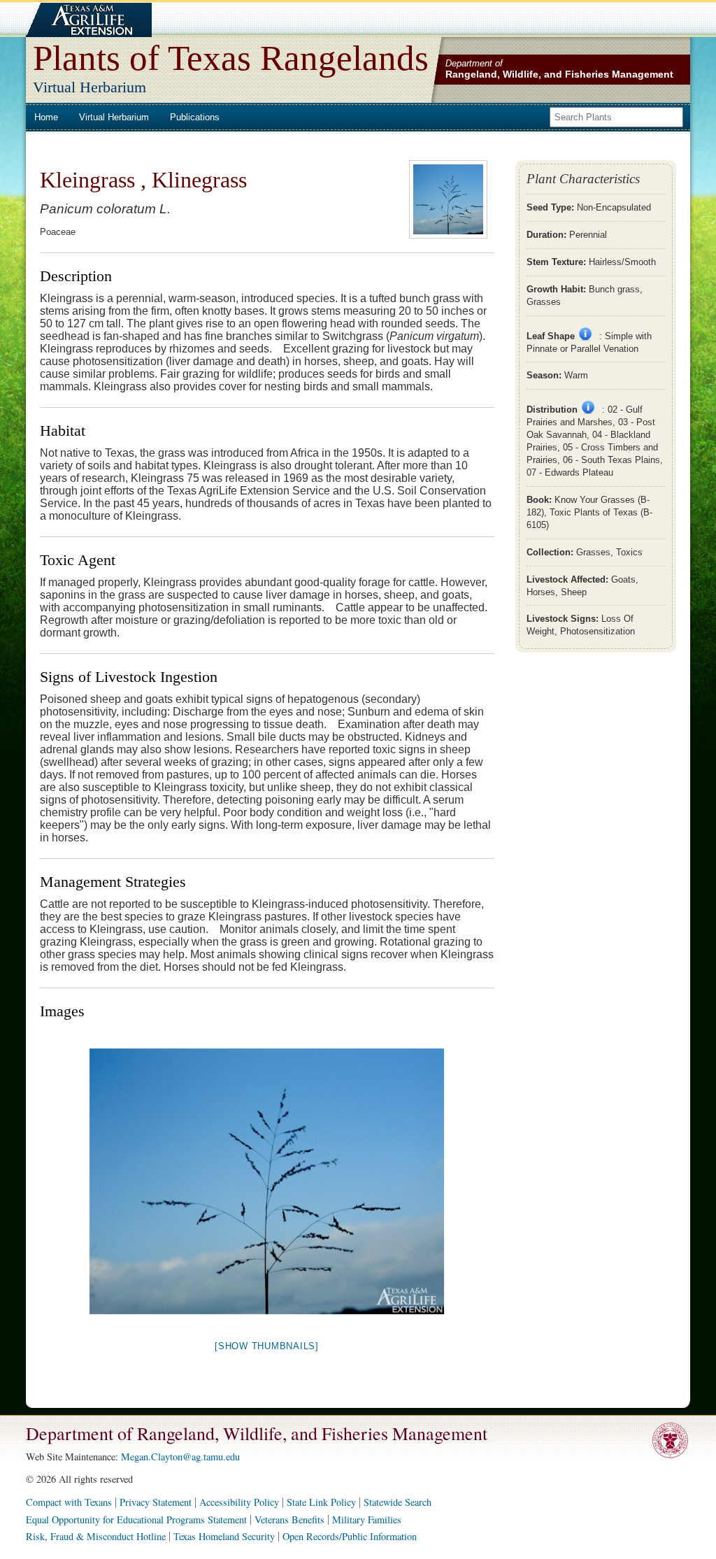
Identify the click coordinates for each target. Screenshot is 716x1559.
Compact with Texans (69, 1502)
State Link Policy (321, 1502)
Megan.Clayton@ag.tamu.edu (180, 1456)
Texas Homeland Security (224, 1536)
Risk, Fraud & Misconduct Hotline (96, 1536)
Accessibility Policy (239, 1502)
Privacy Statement (156, 1502)
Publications (195, 117)
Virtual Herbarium (114, 117)
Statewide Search (397, 1502)
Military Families (366, 1519)
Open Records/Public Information (349, 1536)
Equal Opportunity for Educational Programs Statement (136, 1519)
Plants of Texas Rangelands (231, 58)
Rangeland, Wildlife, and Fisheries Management (559, 74)
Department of (474, 63)
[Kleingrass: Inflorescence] (267, 1181)
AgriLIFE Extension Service (87, 20)
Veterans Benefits (289, 1519)
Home (46, 117)
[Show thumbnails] (267, 1346)
